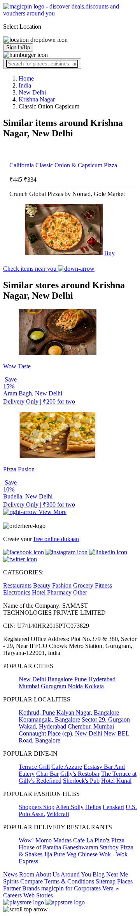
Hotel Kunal (116, 780)
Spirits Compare (23, 881)
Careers (12, 895)
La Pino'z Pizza (105, 840)
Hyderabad (102, 679)
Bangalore (60, 679)
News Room (18, 874)
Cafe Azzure (66, 766)
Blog (99, 874)
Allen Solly (70, 807)
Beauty (42, 585)
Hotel (39, 592)
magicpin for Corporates (71, 888)
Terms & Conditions (69, 881)
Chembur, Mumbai (91, 726)
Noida (75, 686)
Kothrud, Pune (37, 712)
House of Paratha (40, 847)
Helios (93, 807)
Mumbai (29, 686)
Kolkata (94, 686)
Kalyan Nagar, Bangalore (87, 712)
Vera (108, 888)
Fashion (62, 585)
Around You (76, 874)
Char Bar (47, 773)
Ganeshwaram (80, 847)
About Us (47, 874)
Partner (12, 888)
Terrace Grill (34, 766)
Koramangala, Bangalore (49, 719)
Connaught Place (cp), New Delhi (60, 733)
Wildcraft (58, 814)
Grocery (83, 585)
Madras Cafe (69, 840)
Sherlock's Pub (81, 780)
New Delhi (32, 679)
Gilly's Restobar (80, 773)
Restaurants (17, 585)
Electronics (16, 592)
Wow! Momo (35, 840)
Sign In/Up (18, 47)
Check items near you (30, 268)
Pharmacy (59, 592)
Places (125, 881)
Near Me (117, 874)
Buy (109, 253)
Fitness (103, 585)
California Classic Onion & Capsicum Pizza (63, 165)
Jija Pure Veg (60, 854)
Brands (31, 888)
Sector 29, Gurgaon (106, 719)
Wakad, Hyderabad (42, 726)
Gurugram (53, 686)
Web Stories (38, 895)
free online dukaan (56, 539)
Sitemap (106, 881)
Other (80, 592)
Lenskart (113, 807)
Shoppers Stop (36, 807)
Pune (80, 679)
